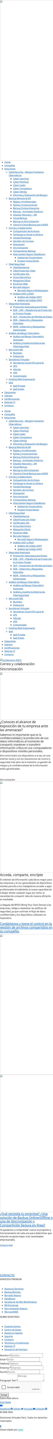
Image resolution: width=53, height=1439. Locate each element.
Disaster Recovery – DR (25, 214)
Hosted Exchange (22, 237)
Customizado (20, 376)
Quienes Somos (12, 1326)
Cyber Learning (21, 178)
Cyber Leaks (19, 185)
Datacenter (10, 392)
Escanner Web (20, 283)
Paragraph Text (9, 1380)
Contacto (9, 405)
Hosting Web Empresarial (22, 379)
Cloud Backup (20, 218)
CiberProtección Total (24, 270)
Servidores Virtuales (19, 359)
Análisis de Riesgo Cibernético (24, 333)
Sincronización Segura (15, 1308)
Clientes (8, 395)
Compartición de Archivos (26, 231)
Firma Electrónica (22, 277)
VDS (15, 372)
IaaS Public (18, 389)
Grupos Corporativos (28, 260)
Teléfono (4, 1363)
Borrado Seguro (21, 287)
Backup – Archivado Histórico (28, 211)
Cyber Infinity (20, 191)
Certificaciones (12, 399)
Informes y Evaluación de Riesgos (30, 195)
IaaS (11, 382)
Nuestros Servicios (14, 1288)
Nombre (5, 1355)
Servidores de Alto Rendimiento (20, 1301)
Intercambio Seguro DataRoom (29, 254)
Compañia (9, 165)
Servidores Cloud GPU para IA (28, 362)
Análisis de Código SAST (29, 297)
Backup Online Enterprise (26, 208)
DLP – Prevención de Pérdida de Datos (32, 316)
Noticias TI (9, 402)
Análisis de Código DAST (29, 300)
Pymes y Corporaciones (25, 205)
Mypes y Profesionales (24, 201)
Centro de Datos (12, 1329)
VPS (15, 366)
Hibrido (17, 369)
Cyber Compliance (22, 188)
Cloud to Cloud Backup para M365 (30, 224)
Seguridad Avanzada (19, 303)
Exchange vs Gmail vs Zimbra (28, 234)
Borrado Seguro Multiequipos (32, 290)
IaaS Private (19, 385)
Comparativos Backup (24, 251)
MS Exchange (11, 1305)
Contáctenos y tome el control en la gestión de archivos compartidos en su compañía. (26, 927)
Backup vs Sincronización (26, 221)
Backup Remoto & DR (20, 198)
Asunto (3, 1371)
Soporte (8, 1336)
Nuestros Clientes (13, 1333)
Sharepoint (18, 244)
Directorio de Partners (15, 1349)
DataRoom (9, 1298)
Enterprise (18, 356)
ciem (20, 1429)
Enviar (4, 1394)
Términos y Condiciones (16, 1342)
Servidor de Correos (23, 241)
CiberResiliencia (21, 267)
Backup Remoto (12, 1292)
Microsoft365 (11, 1311)
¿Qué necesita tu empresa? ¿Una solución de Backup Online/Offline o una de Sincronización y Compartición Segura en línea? (26, 1219)
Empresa (5, 1367)
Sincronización (20, 247)
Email (3, 1359)
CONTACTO (7, 1275)
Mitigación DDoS (21, 280)
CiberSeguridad (17, 264)
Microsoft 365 (16, 349)
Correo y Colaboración (20, 228)
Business (17, 353)
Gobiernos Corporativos (29, 257)
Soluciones (9, 168)
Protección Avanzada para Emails (30, 306)
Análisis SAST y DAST (23, 293)
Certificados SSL (21, 274)
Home (7, 162)
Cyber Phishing (21, 181)
